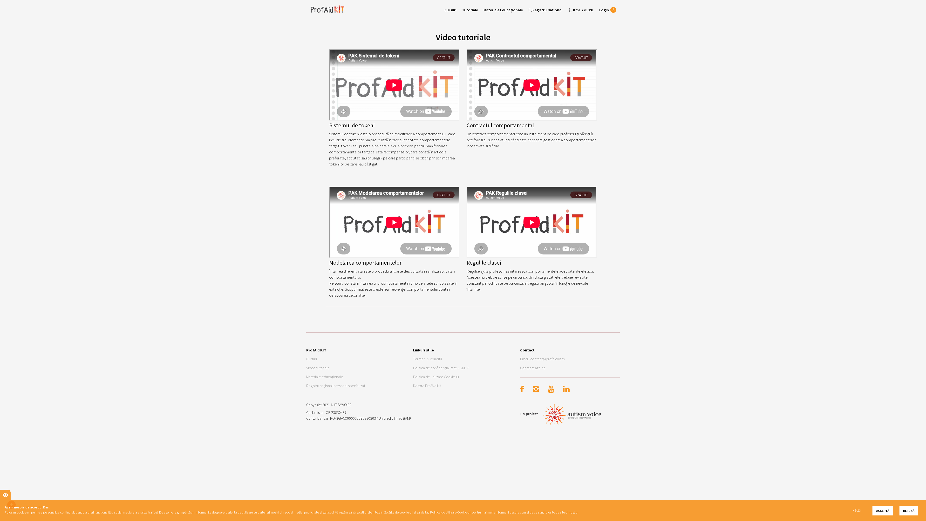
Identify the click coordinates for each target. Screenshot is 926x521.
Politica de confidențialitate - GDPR (441, 367)
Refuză (908, 510)
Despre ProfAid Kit (427, 385)
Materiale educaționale (324, 376)
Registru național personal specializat (335, 385)
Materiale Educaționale (503, 9)
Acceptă (882, 510)
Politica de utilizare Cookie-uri (436, 376)
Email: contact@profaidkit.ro (542, 358)
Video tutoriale (318, 367)
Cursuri (450, 9)
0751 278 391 (583, 9)
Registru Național (547, 9)
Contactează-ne (533, 367)
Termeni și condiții (427, 358)
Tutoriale (470, 9)
